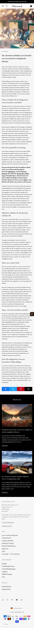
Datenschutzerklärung (8, 546)
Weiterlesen (5, 445)
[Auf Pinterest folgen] (12, 599)
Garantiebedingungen (9, 569)
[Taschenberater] (32, 314)
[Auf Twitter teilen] (13, 389)
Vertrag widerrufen (7, 541)
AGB (3, 551)
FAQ (3, 577)
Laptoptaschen (6, 589)
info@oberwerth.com (7, 526)
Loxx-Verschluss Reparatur (10, 535)
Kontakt (4, 564)
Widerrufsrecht (6, 538)
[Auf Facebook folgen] (3, 599)
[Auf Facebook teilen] (5, 389)
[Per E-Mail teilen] (28, 389)
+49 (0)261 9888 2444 (8, 522)
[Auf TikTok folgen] (21, 599)
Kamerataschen (6, 586)
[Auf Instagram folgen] (7, 599)
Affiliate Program (7, 574)
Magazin (5, 572)
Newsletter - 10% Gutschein (10, 554)
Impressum (5, 549)
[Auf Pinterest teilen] (21, 389)
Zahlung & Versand (8, 543)
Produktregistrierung (8, 566)
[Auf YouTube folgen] (17, 599)
